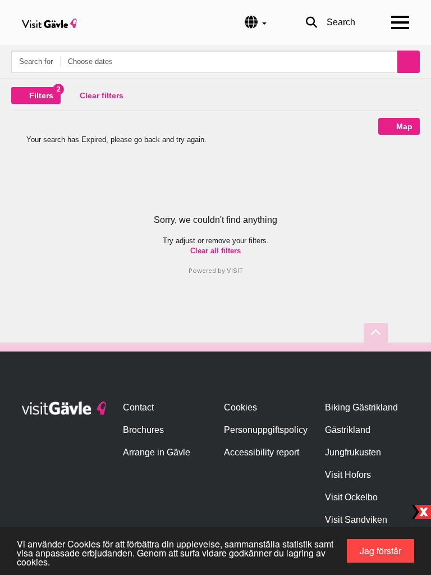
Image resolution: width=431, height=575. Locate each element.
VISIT (235, 271)
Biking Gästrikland (361, 407)
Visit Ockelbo (351, 497)
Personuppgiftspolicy (266, 430)
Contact (138, 407)
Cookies (240, 407)
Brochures (143, 430)
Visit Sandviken (356, 519)
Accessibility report (261, 452)
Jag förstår (380, 550)
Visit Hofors (348, 475)
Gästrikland (347, 430)
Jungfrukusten (353, 452)
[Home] (49, 22)
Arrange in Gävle (156, 452)
